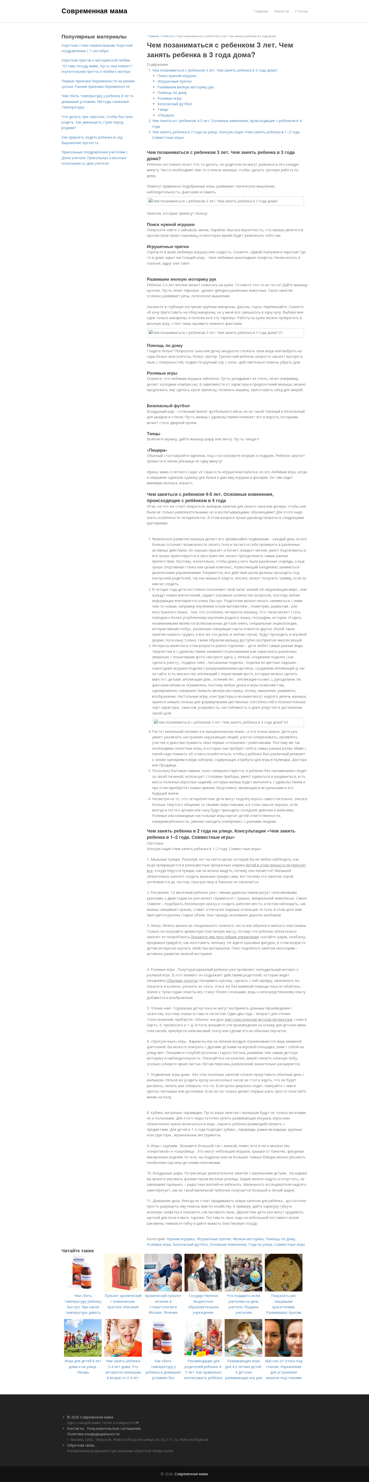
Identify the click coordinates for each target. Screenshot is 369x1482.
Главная (261, 11)
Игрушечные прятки (174, 81)
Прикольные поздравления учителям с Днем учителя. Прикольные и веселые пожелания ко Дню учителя (95, 158)
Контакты (75, 1428)
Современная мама (94, 10)
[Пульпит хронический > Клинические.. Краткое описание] (123, 1290)
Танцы (162, 109)
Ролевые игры (169, 98)
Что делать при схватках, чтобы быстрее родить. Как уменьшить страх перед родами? (97, 122)
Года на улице (260, 1244)
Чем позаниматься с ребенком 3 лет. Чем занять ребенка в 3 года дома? (214, 70)
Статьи (301, 11)
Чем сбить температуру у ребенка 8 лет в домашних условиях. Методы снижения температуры (97, 101)
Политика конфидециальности (93, 1434)
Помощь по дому (172, 92)
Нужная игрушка (181, 1238)
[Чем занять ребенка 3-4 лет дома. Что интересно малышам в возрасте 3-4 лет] (123, 1355)
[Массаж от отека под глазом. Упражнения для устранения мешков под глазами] (283, 1355)
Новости (281, 11)
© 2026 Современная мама (90, 1417)
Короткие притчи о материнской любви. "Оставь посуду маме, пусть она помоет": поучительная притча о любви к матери (97, 66)
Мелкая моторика (248, 1238)
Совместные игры (289, 1244)
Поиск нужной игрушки (176, 75)
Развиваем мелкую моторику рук (185, 87)
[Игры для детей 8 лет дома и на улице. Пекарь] (83, 1355)
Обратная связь (81, 1445)
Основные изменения (228, 1244)
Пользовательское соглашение (114, 1428)
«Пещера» (165, 115)
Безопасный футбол (174, 103)
